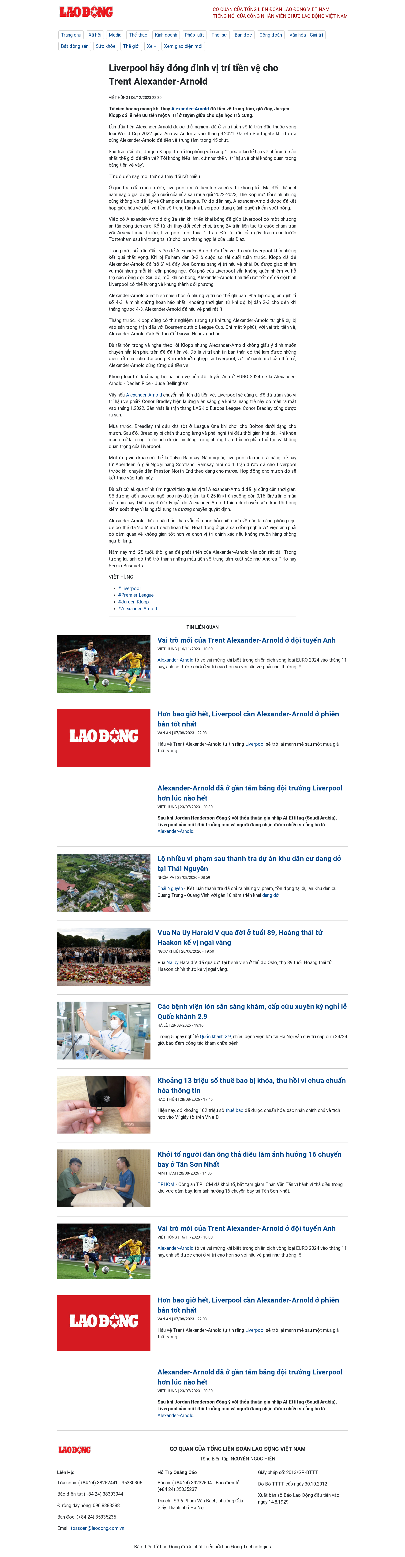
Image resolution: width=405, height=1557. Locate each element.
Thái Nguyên (170, 888)
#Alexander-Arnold (137, 608)
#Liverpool (129, 588)
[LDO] (103, 665)
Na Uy (172, 962)
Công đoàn (270, 35)
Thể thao (138, 35)
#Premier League (136, 595)
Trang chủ (71, 35)
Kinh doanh (166, 35)
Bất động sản (74, 46)
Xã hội (95, 35)
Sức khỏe (106, 46)
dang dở (270, 895)
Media (115, 35)
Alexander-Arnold (190, 109)
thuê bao (234, 1110)
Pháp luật (194, 35)
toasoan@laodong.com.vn (97, 1528)
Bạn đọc (243, 35)
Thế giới (131, 46)
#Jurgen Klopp (133, 602)
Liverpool (255, 744)
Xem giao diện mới (183, 46)
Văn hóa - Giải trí (306, 35)
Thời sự (219, 35)
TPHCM (166, 1184)
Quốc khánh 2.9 (215, 1036)
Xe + (152, 46)
